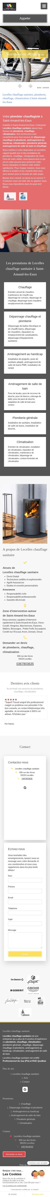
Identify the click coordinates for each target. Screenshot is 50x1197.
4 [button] (44, 87)
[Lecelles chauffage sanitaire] (9, 10)
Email (10, 897)
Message (12, 930)
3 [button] (42, 87)
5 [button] (46, 87)
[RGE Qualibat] (23, 196)
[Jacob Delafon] (11, 1001)
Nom (10, 876)
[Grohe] (33, 990)
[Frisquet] (33, 979)
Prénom (11, 886)
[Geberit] (17, 990)
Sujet (10, 919)
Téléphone (12, 908)
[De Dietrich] (17, 980)
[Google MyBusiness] (25, 788)
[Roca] (27, 1001)
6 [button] (48, 87)
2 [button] (40, 87)
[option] (25, 54)
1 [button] (38, 87)
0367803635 (25, 664)
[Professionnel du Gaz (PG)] (10, 196)
